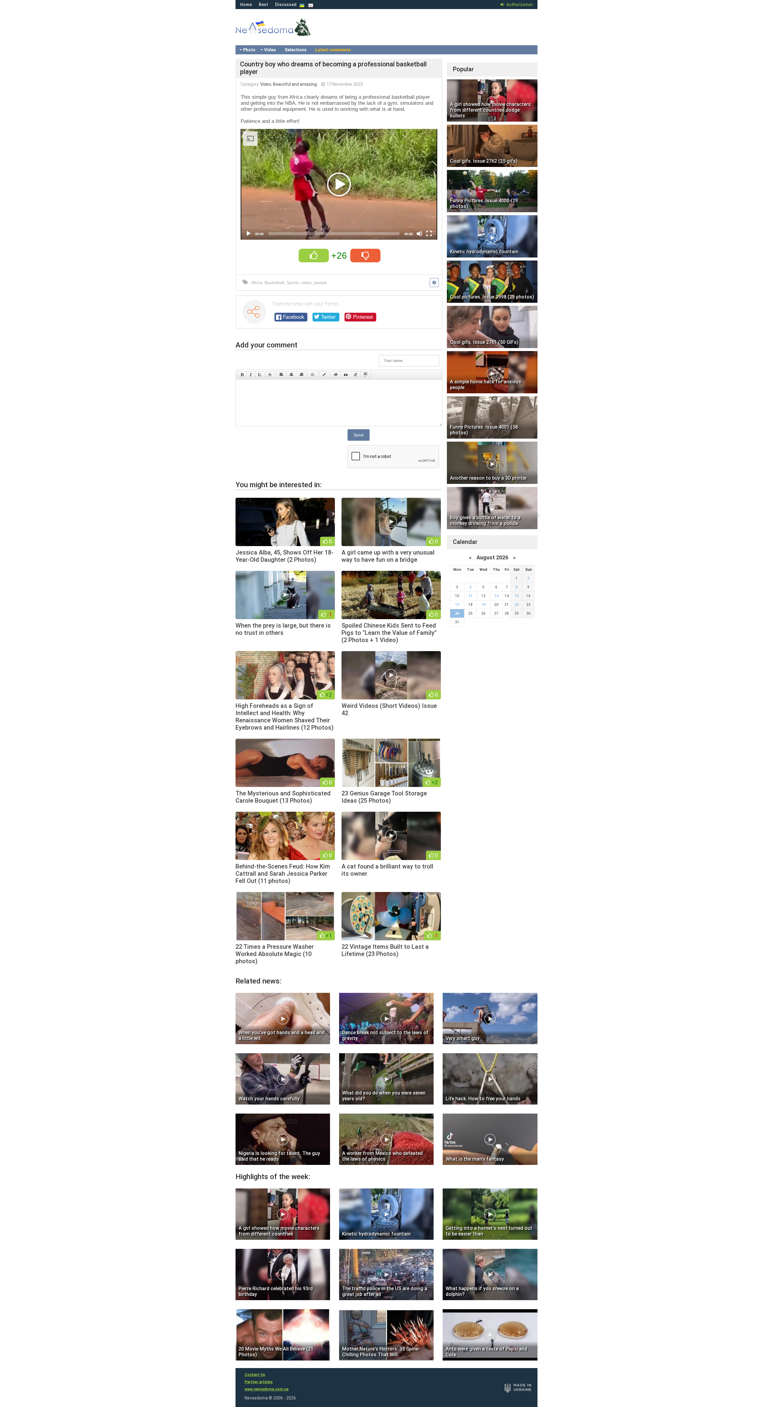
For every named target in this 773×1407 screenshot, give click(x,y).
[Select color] (324, 374)
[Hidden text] (336, 374)
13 (496, 596)
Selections (295, 49)
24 (457, 613)
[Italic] (250, 374)
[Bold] (242, 374)
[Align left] (281, 374)
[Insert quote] (346, 374)
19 (483, 605)
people (320, 282)
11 (470, 596)
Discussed (286, 4)
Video (270, 49)
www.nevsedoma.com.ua (266, 1389)
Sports (293, 282)
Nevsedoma (284, 33)
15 (517, 596)
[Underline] (260, 374)
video (306, 282)
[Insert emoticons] (313, 374)
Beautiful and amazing (295, 84)
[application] (339, 184)
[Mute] (419, 234)
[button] (339, 184)
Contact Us (255, 1375)
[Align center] (291, 374)
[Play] (248, 234)
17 (457, 605)
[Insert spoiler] (366, 374)
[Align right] (301, 374)
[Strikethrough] (270, 374)
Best (263, 4)
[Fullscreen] (429, 234)
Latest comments (333, 49)
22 (517, 605)
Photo (249, 49)
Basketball (274, 282)
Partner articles (259, 1382)
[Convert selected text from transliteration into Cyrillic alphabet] (356, 374)
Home (246, 4)
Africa (256, 282)
